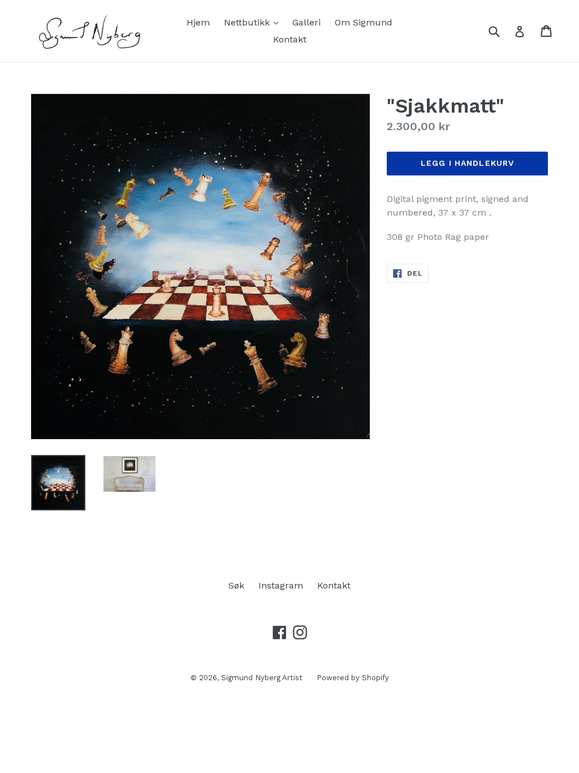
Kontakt (289, 39)
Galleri (306, 22)
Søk (236, 585)
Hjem (198, 22)
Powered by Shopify (353, 677)
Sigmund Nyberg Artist (262, 677)
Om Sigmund (363, 22)
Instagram (280, 585)
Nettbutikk (254, 22)
